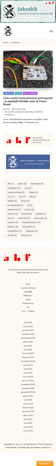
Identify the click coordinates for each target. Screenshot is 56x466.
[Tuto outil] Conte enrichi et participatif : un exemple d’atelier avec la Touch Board (28, 101)
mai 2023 (28, 400)
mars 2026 (28, 326)
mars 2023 (28, 404)
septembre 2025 (28, 338)
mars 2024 (28, 376)
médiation (39, 112)
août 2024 (28, 365)
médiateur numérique (31, 222)
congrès (33, 192)
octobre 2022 (28, 411)
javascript (27, 214)
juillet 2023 (28, 396)
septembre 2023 (28, 392)
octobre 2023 (28, 388)
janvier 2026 (28, 330)
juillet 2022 (28, 415)
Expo (28, 284)
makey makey (28, 112)
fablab (25, 201)
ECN (33, 197)
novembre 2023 (28, 384)
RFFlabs (12, 235)
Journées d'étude (28, 288)
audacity (11, 112)
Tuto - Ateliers (30, 93)
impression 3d (14, 210)
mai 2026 (28, 322)
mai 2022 (28, 423)
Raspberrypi (32, 231)
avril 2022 (28, 427)
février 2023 (28, 407)
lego (11, 218)
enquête (12, 201)
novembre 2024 (28, 361)
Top (28, 307)
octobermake (28, 227)
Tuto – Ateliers (28, 311)
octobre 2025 (28, 334)
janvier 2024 (28, 380)
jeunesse (18, 112)
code (28, 188)
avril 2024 (28, 372)
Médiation (8, 93)
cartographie (14, 188)
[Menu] (51, 31)
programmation (15, 231)
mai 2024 (28, 369)
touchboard (9, 115)
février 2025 (28, 353)
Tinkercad (26, 235)
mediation (13, 222)
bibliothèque (37, 184)
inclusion (29, 210)
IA (30, 205)
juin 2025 (28, 346)
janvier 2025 (28, 357)
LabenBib (28, 291)
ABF (11, 184)
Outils (18, 93)
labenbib (40, 214)
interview (12, 214)
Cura (22, 197)
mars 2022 (28, 431)
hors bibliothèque (15, 205)
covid (11, 197)
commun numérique (16, 192)
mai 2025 (28, 349)
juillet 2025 (28, 342)
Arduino (22, 184)
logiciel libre (24, 218)
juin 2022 (28, 419)
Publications (28, 303)
